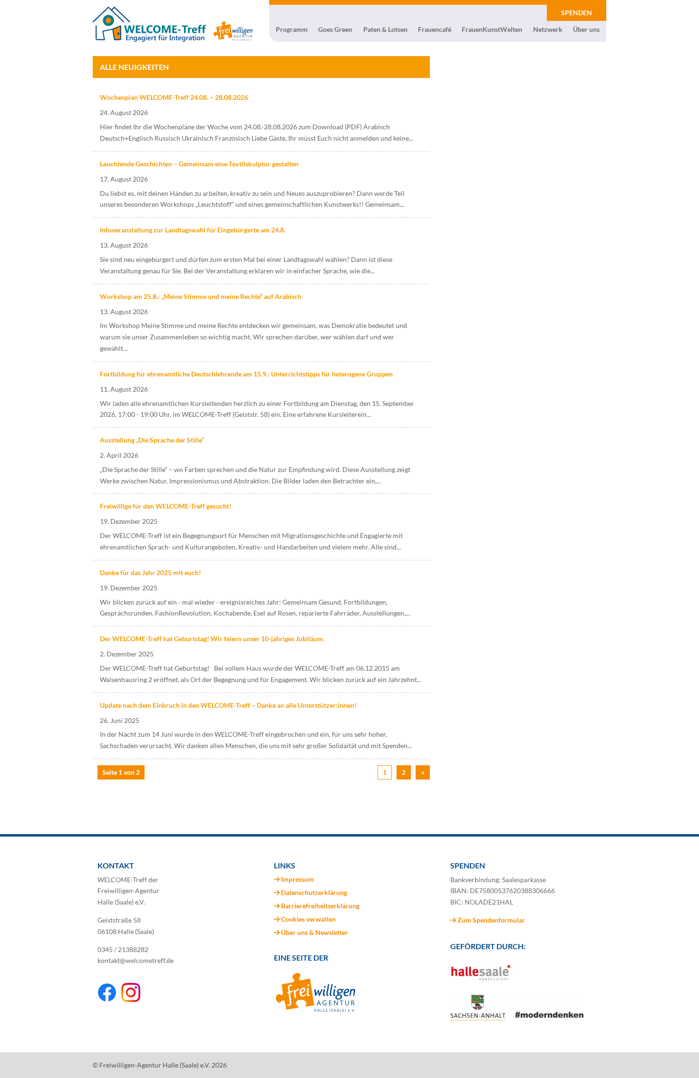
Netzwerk (548, 29)
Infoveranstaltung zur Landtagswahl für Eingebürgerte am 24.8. (192, 230)
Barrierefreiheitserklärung (320, 906)
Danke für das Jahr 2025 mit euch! (150, 572)
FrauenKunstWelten (492, 29)
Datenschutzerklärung (314, 892)
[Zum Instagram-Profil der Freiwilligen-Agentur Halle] (130, 999)
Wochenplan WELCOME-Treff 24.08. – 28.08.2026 (174, 97)
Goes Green (335, 29)
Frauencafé (434, 29)
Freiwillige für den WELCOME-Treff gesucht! (166, 506)
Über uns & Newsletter (314, 932)
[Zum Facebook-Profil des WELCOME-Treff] (106, 999)
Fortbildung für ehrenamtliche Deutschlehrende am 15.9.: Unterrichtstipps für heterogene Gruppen (246, 374)
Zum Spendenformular (490, 920)
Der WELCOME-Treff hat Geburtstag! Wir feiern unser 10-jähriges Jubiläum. (212, 639)
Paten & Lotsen (385, 29)
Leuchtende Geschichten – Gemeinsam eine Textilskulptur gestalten (199, 164)
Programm (292, 29)
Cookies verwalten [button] (308, 919)
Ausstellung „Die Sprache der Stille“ (152, 440)
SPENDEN (576, 13)
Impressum (297, 879)
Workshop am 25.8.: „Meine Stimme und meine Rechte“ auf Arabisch (200, 296)
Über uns (586, 29)
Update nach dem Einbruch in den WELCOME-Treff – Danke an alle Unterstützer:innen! (228, 705)
